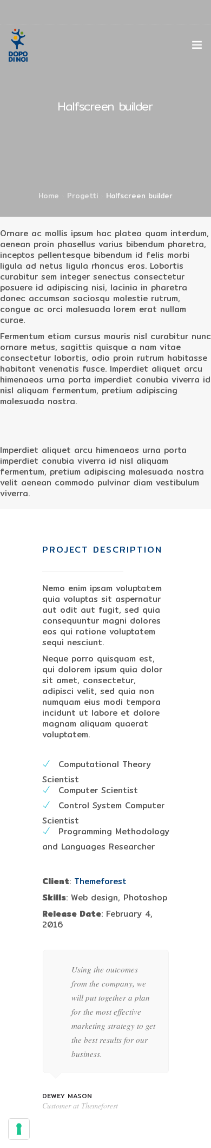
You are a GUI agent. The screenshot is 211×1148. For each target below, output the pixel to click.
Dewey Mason (67, 1096)
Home (48, 195)
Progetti (82, 195)
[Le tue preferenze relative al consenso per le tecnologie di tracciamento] (19, 1129)
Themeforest (100, 881)
